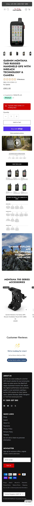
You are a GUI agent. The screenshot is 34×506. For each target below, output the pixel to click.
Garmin (7, 84)
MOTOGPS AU (11, 499)
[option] (17, 32)
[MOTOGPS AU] (17, 9)
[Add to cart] (26, 309)
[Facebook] (4, 405)
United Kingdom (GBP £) (13, 494)
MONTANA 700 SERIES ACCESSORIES (17, 281)
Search (5, 420)
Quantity (6, 112)
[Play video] (17, 143)
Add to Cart (17, 122)
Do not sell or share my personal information (15, 487)
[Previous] (4, 4)
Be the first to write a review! (17, 360)
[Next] (29, 4)
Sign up (8, 465)
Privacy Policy (7, 429)
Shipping (6, 435)
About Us (6, 423)
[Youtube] (8, 405)
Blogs (5, 417)
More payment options (17, 133)
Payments (6, 426)
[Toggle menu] (5, 9)
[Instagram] (12, 405)
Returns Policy (8, 432)
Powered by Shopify (21, 499)
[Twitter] (15, 405)
